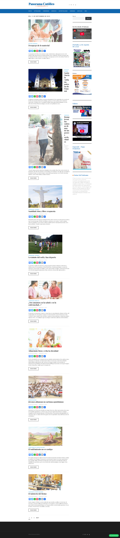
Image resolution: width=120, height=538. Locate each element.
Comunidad (31, 209)
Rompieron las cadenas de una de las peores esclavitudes (66, 129)
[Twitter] (73, 4)
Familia (37, 349)
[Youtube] (75, 4)
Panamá (66, 71)
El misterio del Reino (37, 493)
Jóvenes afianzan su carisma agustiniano (46, 402)
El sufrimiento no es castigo (40, 449)
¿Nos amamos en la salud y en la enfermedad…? (42, 303)
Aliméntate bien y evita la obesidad (43, 351)
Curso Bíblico (32, 447)
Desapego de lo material (39, 45)
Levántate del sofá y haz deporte (42, 257)
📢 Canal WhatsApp (114, 535)
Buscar (74, 16)
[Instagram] (71, 4)
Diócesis (66, 69)
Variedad (66, 115)
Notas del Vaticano (81, 175)
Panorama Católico (33, 48)
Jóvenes (37, 209)
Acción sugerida (32, 43)
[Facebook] (69, 4)
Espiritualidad (32, 400)
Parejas (37, 300)
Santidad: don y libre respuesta (41, 211)
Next (37, 517)
